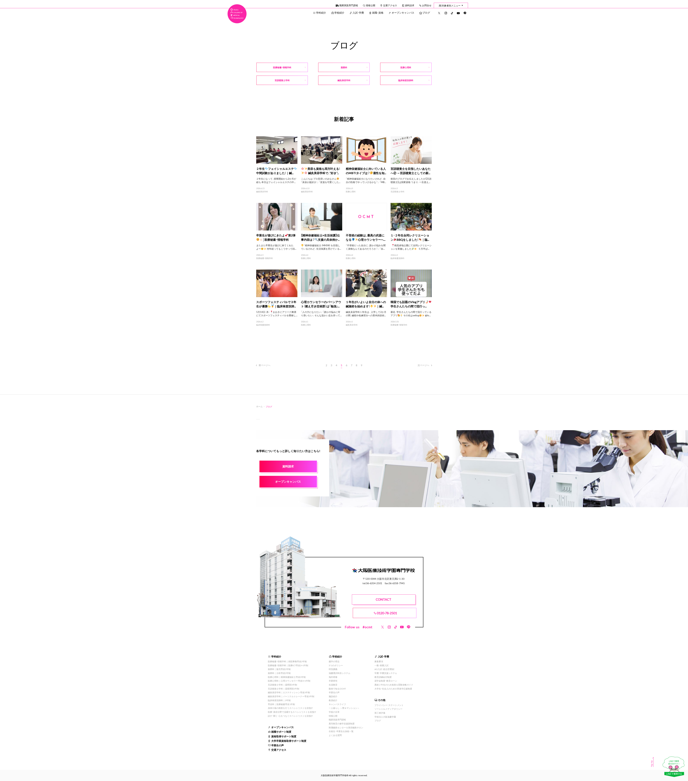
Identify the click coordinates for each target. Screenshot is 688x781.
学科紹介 (321, 12)
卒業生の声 (277, 745)
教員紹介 (333, 700)
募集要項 (378, 661)
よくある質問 (335, 735)
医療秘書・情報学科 (264, 258)
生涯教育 (333, 684)
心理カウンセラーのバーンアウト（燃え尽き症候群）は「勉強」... (321, 304)
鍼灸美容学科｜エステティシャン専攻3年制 (289, 692)
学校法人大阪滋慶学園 (385, 716)
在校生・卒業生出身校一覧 (341, 731)
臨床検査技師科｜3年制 (279, 700)
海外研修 (333, 677)
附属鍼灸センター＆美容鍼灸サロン (346, 727)
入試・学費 (358, 12)
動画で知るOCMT (337, 688)
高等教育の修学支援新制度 (342, 723)
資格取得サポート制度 (283, 736)
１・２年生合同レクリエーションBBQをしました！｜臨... (410, 237)
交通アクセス (390, 5)
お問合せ (426, 5)
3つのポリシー (336, 665)
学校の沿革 (334, 711)
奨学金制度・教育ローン (385, 680)
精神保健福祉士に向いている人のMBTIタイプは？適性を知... (366, 170)
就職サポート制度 (281, 731)
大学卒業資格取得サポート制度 (288, 740)
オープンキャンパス (403, 12)
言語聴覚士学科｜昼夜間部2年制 (283, 688)
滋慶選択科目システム (339, 673)
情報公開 (370, 5)
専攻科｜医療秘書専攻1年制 (281, 704)
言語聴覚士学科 (397, 191)
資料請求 (409, 5)
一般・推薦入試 (381, 665)
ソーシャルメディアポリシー (388, 708)
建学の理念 (334, 661)
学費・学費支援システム (385, 673)
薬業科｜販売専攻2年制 (279, 669)
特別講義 (333, 669)
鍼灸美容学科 (262, 191)
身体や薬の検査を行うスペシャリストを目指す (290, 708)
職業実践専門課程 (348, 5)
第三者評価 (379, 712)
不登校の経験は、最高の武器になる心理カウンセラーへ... (365, 237)
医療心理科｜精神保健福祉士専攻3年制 (287, 677)
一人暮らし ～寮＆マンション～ (344, 708)
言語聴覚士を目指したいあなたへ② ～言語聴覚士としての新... (411, 170)
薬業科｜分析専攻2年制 (279, 673)
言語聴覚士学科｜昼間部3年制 (282, 684)
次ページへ (423, 365)
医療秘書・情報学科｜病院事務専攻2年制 (287, 661)
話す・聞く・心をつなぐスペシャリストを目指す (290, 715)
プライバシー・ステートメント (388, 705)
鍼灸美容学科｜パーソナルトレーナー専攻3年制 (291, 696)
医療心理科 (351, 191)
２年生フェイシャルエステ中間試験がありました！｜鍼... (275, 170)
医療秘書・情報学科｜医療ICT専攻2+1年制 (288, 665)
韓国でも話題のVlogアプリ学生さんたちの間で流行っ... (409, 304)
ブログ (426, 12)
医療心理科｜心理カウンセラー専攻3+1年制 (289, 680)
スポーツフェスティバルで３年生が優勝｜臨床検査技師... (276, 304)
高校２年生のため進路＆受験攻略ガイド (393, 684)
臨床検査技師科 (397, 258)
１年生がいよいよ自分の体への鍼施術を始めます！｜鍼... (366, 304)
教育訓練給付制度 (383, 677)
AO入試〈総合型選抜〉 (384, 669)
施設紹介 (333, 696)
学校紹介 (339, 12)
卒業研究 (333, 680)
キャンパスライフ (337, 704)
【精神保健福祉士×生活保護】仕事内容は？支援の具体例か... (320, 237)
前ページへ (264, 365)
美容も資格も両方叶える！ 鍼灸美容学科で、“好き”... (323, 170)
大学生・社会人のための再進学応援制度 (393, 688)
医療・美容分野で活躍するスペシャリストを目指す (292, 711)
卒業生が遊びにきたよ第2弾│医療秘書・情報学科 (275, 237)
